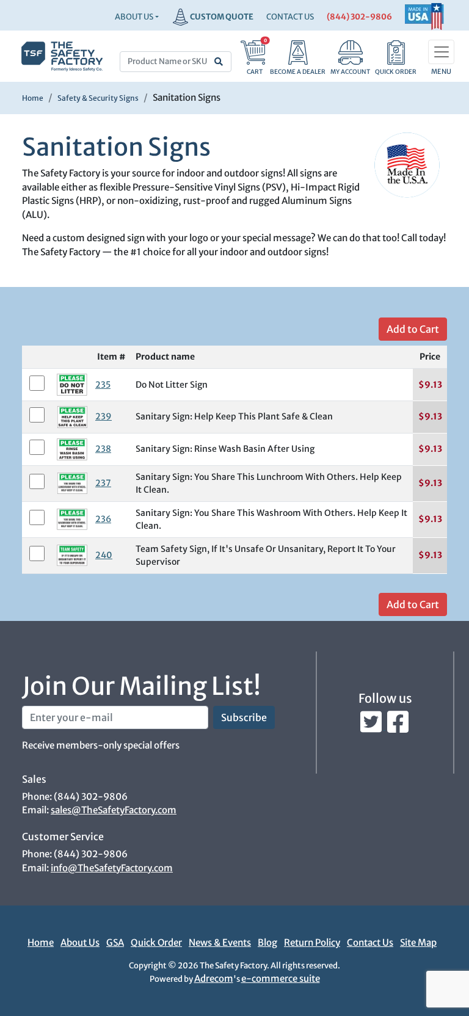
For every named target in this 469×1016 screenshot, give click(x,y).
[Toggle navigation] (441, 52)
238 (103, 448)
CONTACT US (290, 17)
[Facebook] (397, 726)
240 (103, 555)
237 (103, 482)
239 (103, 416)
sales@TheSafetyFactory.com (113, 810)
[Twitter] (371, 726)
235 (103, 384)
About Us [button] (134, 17)
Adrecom (213, 978)
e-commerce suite (280, 978)
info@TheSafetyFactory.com (112, 868)
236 (103, 518)
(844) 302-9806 (359, 17)
